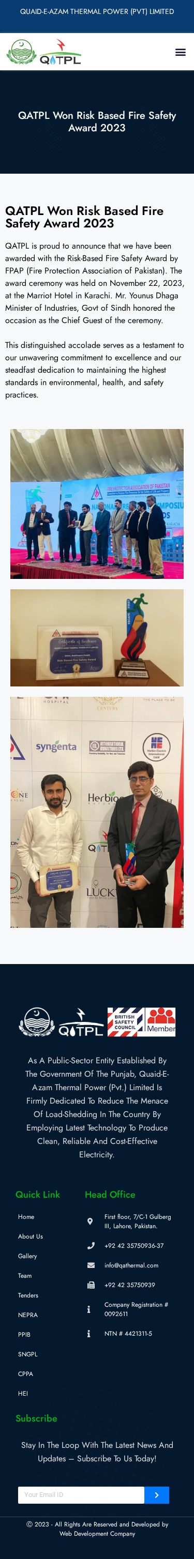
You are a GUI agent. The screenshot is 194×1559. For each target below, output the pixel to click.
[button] (180, 51)
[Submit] (156, 1495)
